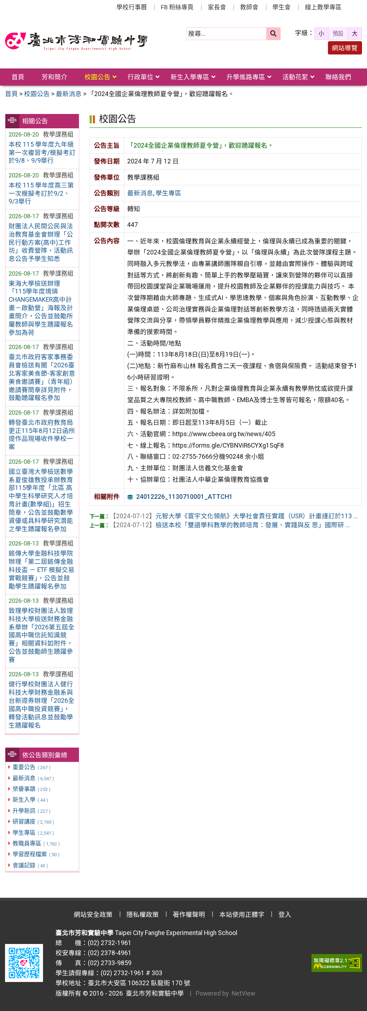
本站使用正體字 (241, 914)
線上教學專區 (323, 7)
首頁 (17, 77)
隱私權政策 (143, 914)
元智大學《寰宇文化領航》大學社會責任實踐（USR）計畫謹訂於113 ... (234, 516)
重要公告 (31, 767)
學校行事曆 (131, 7)
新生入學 (30, 799)
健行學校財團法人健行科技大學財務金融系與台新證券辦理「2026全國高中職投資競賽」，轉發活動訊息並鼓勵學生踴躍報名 (42, 705)
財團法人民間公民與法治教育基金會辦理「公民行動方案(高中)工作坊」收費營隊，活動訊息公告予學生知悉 (41, 242)
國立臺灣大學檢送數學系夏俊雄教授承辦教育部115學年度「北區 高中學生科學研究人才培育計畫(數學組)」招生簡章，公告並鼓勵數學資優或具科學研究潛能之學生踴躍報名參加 (41, 500)
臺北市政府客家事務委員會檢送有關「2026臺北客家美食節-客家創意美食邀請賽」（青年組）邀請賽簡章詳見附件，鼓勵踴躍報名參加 (42, 377)
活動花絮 (295, 77)
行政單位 (140, 77)
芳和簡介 (54, 77)
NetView (243, 993)
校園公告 (97, 77)
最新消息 (33, 778)
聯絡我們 (338, 77)
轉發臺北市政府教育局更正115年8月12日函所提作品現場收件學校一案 (42, 435)
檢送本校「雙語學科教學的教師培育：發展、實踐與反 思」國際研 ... (230, 525)
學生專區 (33, 832)
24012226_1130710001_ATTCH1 (184, 496)
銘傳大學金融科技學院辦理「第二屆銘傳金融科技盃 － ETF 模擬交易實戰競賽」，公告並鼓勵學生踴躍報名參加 (42, 570)
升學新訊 (31, 810)
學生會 (281, 7)
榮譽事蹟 (31, 789)
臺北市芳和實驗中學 (153, 993)
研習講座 (33, 821)
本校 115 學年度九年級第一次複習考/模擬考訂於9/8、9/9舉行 (42, 152)
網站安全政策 (93, 914)
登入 (284, 914)
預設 (338, 33)
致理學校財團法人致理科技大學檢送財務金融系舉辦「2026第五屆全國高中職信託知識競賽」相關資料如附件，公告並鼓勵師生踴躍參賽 (42, 635)
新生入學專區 (190, 77)
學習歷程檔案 (36, 854)
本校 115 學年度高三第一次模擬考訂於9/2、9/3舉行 (41, 193)
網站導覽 (345, 48)
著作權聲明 (189, 914)
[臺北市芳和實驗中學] (76, 42)
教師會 (249, 7)
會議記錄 (30, 865)
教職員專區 (36, 843)
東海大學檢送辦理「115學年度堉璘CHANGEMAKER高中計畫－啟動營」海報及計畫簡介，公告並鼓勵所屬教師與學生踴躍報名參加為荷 (41, 308)
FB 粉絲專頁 (177, 7)
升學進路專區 (246, 77)
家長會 (217, 7)
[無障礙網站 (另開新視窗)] (336, 963)
